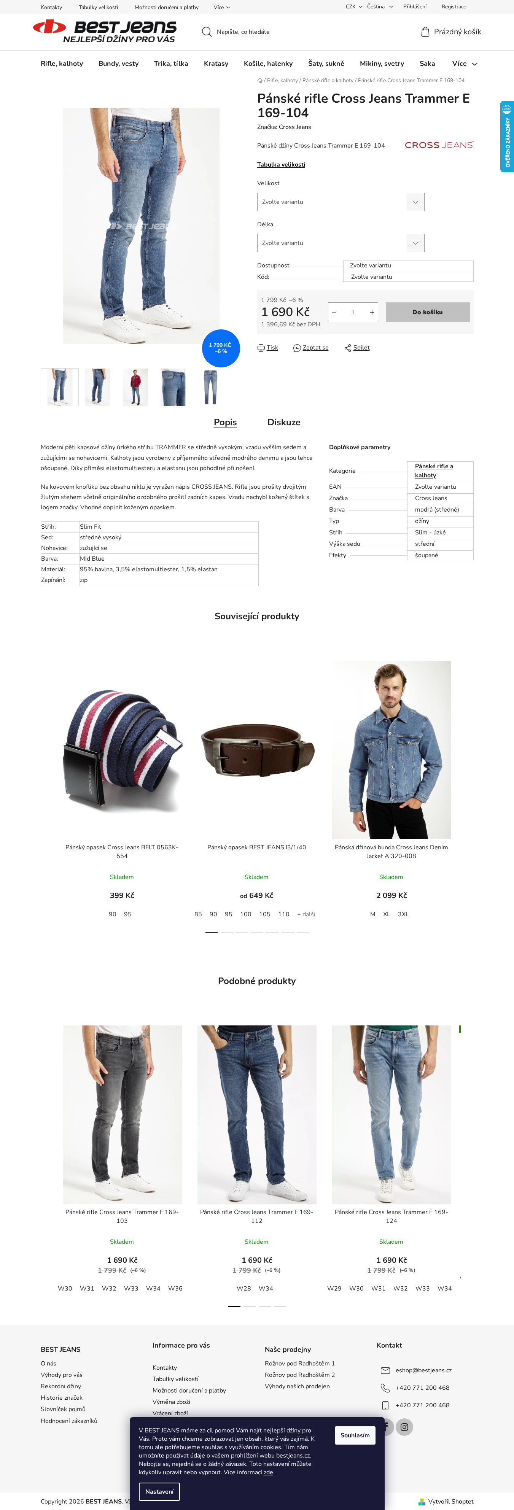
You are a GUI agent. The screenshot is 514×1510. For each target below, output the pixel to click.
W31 (87, 1288)
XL (386, 914)
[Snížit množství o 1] (334, 312)
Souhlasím (355, 1435)
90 (112, 914)
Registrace (454, 6)
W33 (131, 1288)
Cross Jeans (295, 127)
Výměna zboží (171, 1402)
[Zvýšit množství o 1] (372, 312)
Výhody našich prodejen (297, 1386)
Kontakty (51, 7)
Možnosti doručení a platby (167, 7)
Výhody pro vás (62, 1375)
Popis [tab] (225, 422)
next (467, 794)
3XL (403, 914)
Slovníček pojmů (63, 1409)
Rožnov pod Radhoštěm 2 (300, 1375)
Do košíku (427, 312)
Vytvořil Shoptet (451, 1501)
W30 (65, 1288)
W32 (109, 1288)
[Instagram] (404, 1427)
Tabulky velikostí (98, 7)
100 (245, 914)
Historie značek (62, 1398)
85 (198, 914)
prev (47, 794)
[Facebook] (385, 1427)
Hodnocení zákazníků (69, 1421)
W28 (244, 1288)
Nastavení (159, 1492)
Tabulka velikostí (281, 165)
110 (284, 914)
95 (128, 914)
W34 (153, 1288)
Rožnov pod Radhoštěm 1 (300, 1363)
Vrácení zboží (170, 1413)
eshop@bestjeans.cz (424, 1370)
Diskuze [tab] (284, 422)
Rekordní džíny (61, 1386)
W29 (334, 1288)
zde (268, 1472)
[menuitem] (62, 63)
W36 (175, 1288)
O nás (48, 1363)
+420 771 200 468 (423, 1388)
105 (265, 914)
